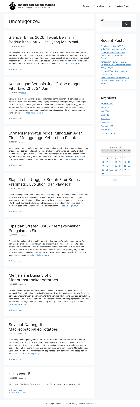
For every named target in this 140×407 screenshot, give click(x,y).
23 (129, 166)
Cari (102, 20)
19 (112, 166)
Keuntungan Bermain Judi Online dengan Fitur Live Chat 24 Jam (45, 86)
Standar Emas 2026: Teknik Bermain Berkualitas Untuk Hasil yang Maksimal (43, 39)
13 (116, 162)
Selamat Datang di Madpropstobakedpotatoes (33, 326)
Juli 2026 (105, 107)
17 (103, 166)
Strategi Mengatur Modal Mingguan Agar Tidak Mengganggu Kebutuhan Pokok (45, 135)
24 (103, 170)
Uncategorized (16, 69)
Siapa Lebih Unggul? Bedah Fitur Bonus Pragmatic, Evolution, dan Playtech (44, 181)
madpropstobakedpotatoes (36, 4)
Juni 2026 (105, 111)
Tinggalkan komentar (19, 392)
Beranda (86, 6)
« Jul (115, 180)
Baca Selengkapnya (74, 63)
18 (107, 166)
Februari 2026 (107, 126)
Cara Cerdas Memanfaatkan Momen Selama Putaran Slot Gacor (113, 55)
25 (107, 170)
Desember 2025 (108, 133)
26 (111, 170)
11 (107, 162)
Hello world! (19, 373)
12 (112, 162)
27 (116, 170)
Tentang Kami (99, 6)
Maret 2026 (106, 122)
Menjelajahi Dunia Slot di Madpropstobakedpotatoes (33, 277)
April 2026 (105, 119)
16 (129, 162)
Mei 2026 (105, 115)
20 (116, 166)
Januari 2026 (106, 130)
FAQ (110, 6)
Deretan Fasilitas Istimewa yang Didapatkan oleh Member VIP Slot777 (115, 80)
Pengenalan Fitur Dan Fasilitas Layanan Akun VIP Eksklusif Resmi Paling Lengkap (116, 65)
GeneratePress (91, 404)
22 (125, 166)
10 (103, 162)
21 (120, 166)
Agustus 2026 (107, 104)
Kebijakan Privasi (122, 6)
